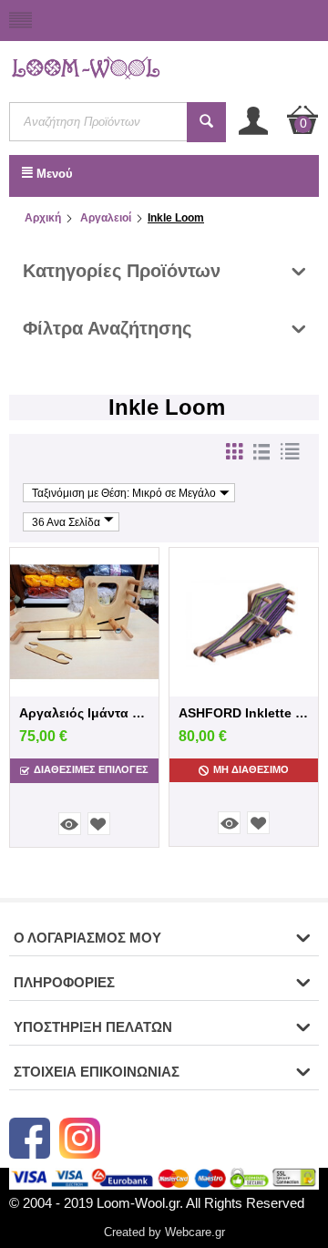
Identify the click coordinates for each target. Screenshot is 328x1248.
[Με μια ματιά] (69, 823)
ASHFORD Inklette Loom (244, 713)
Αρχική (43, 217)
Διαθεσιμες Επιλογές (91, 769)
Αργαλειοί (104, 217)
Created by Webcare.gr (164, 1232)
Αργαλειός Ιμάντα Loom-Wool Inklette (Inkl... (84, 713)
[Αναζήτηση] (206, 122)
